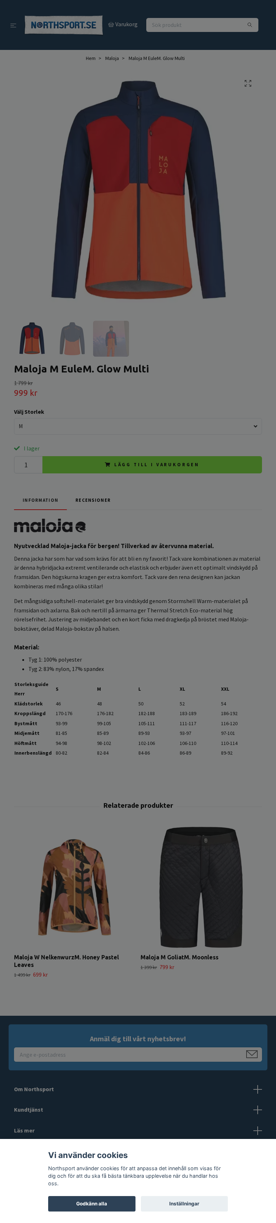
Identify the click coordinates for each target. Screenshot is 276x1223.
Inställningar (184, 1203)
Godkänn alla (91, 1203)
